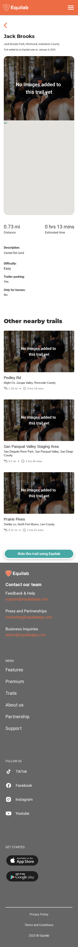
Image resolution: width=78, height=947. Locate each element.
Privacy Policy (39, 914)
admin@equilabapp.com (25, 635)
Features (14, 669)
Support (13, 728)
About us (14, 705)
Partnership (17, 716)
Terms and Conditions (39, 925)
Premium (14, 681)
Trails (11, 693)
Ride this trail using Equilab (39, 554)
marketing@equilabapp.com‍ (28, 617)
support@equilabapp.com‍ (26, 599)
